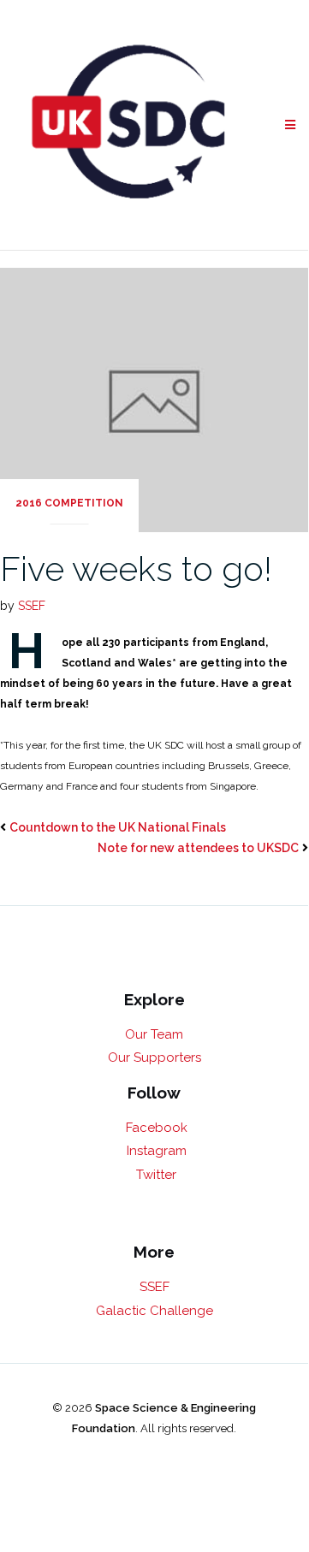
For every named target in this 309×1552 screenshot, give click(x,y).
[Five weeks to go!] (154, 399)
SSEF (31, 606)
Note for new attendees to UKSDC (198, 848)
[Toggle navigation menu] (290, 125)
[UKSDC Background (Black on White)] (129, 125)
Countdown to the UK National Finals (117, 827)
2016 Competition (69, 503)
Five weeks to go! (136, 568)
